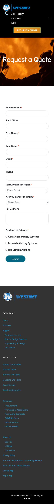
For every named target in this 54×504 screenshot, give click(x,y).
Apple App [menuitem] (7, 475)
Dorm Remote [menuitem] (9, 385)
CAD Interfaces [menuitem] (12, 418)
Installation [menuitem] (10, 347)
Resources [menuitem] (7, 401)
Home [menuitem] (5, 320)
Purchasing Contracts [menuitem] (15, 414)
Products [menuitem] (7, 325)
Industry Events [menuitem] (12, 422)
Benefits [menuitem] (8, 442)
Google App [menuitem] (8, 470)
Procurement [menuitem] (11, 405)
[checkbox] (27, 244)
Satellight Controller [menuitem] (12, 390)
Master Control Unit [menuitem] (12, 364)
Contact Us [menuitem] (10, 450)
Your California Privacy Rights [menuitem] (16, 465)
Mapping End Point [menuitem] (12, 379)
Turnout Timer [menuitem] (9, 369)
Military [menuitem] (8, 446)
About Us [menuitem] (7, 437)
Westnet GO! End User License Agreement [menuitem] (22, 460)
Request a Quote (27, 30)
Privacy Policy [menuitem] (9, 455)
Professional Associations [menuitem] (16, 410)
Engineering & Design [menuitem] (15, 343)
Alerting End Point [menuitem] (11, 374)
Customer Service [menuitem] (13, 335)
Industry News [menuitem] (11, 426)
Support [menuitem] (6, 330)
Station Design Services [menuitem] (16, 339)
